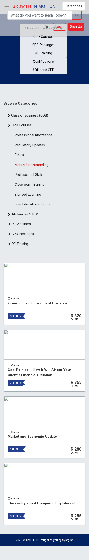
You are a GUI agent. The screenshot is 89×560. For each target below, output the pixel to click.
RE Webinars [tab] (20, 224)
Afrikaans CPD (43, 70)
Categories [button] (74, 6)
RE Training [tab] (19, 244)
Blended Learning (28, 195)
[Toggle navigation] (6, 6)
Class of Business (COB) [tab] (28, 116)
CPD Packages (43, 45)
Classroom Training (29, 185)
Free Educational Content (34, 204)
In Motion (34, 6)
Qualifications (43, 62)
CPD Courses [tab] (21, 125)
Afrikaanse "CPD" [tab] (24, 214)
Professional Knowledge (33, 135)
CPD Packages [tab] (22, 234)
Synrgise (68, 540)
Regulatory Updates (30, 145)
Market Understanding (31, 165)
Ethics (19, 155)
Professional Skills (29, 175)
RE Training (43, 53)
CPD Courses (43, 37)
